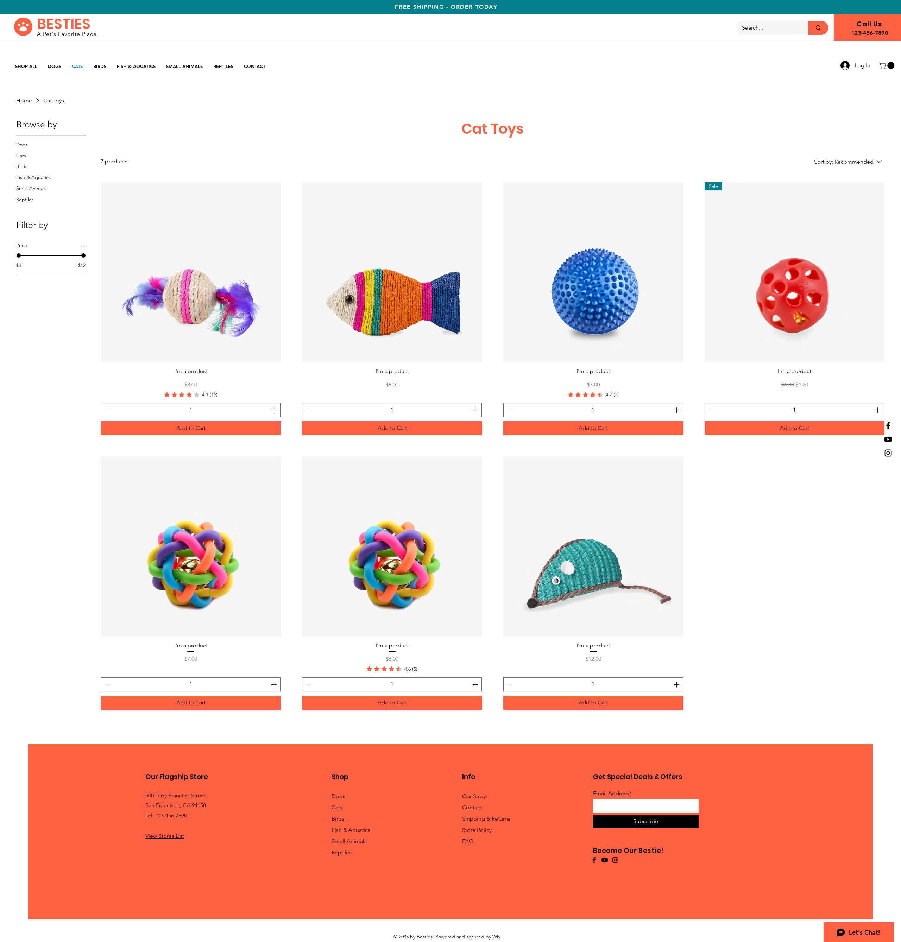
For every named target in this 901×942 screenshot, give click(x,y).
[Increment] (274, 410)
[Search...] (818, 28)
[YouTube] (888, 439)
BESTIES (63, 24)
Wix (496, 937)
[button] (887, 65)
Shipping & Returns (486, 818)
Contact (472, 807)
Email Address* (612, 793)
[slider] (18, 255)
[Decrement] (107, 410)
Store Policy (477, 830)
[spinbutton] (191, 410)
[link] (191, 394)
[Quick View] (191, 272)
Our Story (474, 796)
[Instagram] (888, 453)
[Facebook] (888, 425)
